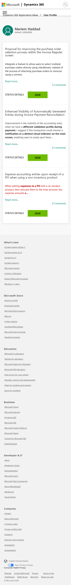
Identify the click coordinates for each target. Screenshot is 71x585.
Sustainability (10, 550)
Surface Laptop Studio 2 (14, 247)
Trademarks (9, 577)
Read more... (12, 81)
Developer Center (12, 465)
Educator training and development (19, 380)
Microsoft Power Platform (15, 428)
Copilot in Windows (12, 273)
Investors (8, 534)
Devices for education (13, 359)
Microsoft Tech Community (16, 481)
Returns (7, 316)
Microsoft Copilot (11, 268)
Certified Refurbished (13, 326)
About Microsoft (11, 518)
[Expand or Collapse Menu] (5, 12)
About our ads (47, 577)
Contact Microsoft (21, 573)
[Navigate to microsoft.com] (10, 5)
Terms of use (48, 573)
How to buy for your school (16, 374)
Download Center (12, 305)
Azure (6, 460)
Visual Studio (10, 497)
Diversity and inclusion (14, 539)
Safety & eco (22, 577)
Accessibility (9, 545)
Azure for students (12, 390)
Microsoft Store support (14, 311)
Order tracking (10, 321)
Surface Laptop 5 (11, 263)
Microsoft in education (14, 353)
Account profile (11, 300)
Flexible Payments (12, 337)
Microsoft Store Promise (14, 332)
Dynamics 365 (34, 4)
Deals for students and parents (17, 385)
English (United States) (18, 561)
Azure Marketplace (12, 486)
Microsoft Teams (11, 433)
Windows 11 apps (11, 284)
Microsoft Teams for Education (17, 364)
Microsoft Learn (11, 476)
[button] (65, 5)
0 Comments (59, 84)
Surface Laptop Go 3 (13, 252)
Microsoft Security (12, 412)
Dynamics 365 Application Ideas (20, 15)
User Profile (50, 15)
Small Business (10, 443)
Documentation (11, 470)
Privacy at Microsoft (13, 529)
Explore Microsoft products (16, 278)
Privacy (35, 573)
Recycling (34, 577)
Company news (11, 524)
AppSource (9, 491)
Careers (7, 513)
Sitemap (7, 573)
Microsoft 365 (10, 422)
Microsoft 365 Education (14, 369)
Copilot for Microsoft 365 (15, 438)
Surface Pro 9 (10, 257)
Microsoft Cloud (11, 407)
